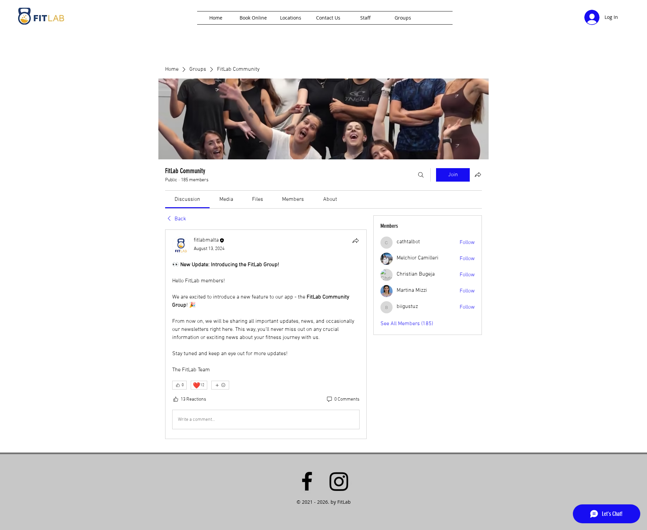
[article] (266, 334)
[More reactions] (220, 385)
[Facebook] (307, 481)
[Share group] (478, 174)
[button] (290, 17)
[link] (187, 199)
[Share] (355, 241)
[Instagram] (339, 481)
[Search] (421, 175)
